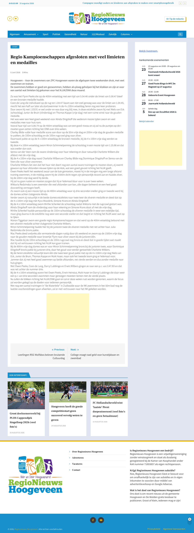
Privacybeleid (153, 528)
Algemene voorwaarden (174, 528)
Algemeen (15, 34)
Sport (45, 34)
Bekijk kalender (146, 121)
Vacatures (77, 463)
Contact (76, 469)
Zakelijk (113, 34)
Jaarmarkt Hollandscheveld (161, 103)
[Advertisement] (67, 311)
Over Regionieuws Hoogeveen (87, 451)
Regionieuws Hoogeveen (26, 528)
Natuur (83, 34)
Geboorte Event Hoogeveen (161, 95)
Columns (125, 34)
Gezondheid (70, 34)
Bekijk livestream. (148, 51)
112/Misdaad (98, 34)
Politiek (56, 34)
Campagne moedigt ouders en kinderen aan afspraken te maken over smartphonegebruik (128, 3)
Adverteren (78, 457)
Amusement (30, 34)
